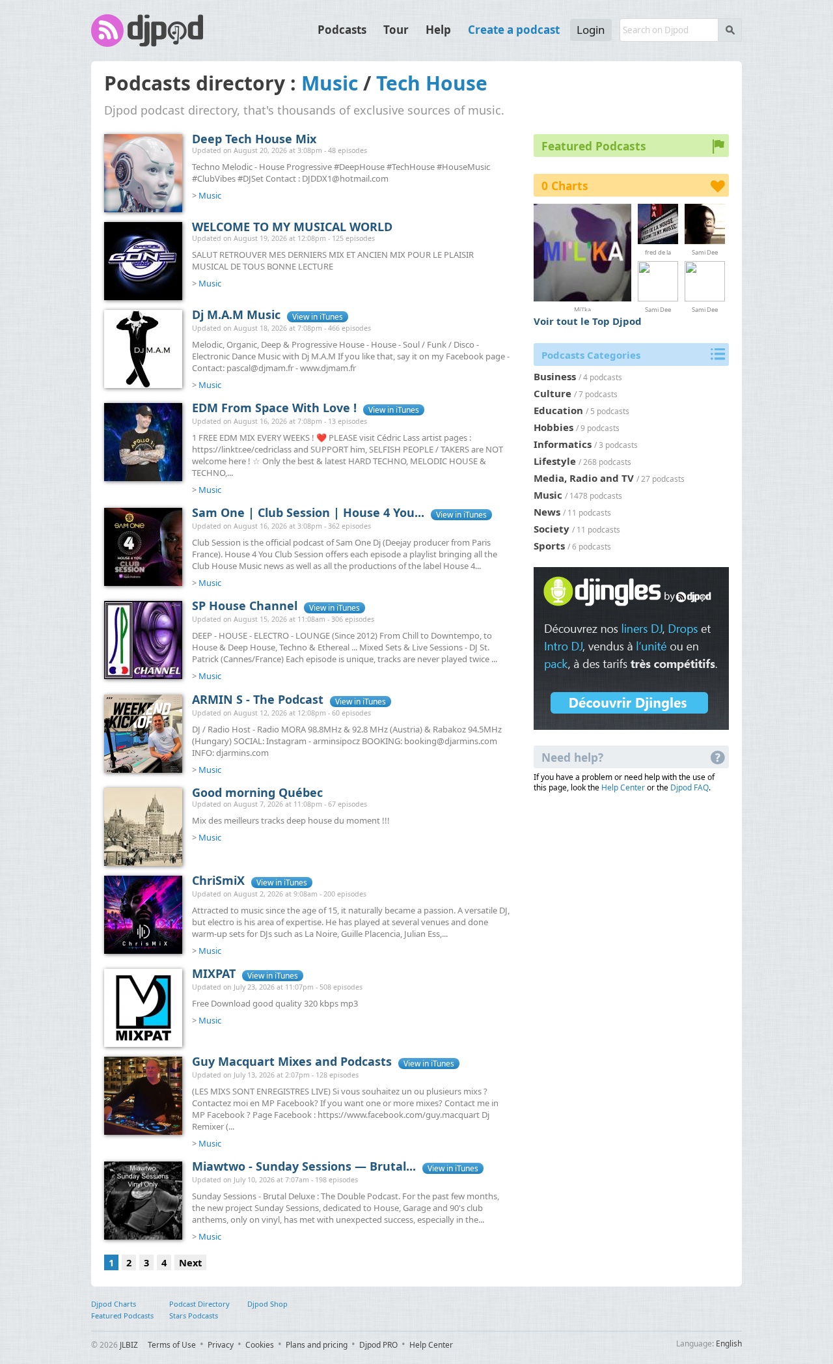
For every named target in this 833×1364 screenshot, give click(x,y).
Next (190, 1262)
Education (558, 410)
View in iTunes (317, 316)
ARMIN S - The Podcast (257, 699)
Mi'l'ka (582, 308)
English (729, 1343)
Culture (552, 393)
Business (555, 376)
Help (438, 29)
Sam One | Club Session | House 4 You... (308, 512)
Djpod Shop (267, 1304)
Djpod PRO (378, 1344)
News (547, 511)
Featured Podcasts (122, 1315)
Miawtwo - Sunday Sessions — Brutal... (304, 1166)
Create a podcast (514, 29)
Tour (396, 29)
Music (329, 83)
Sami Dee (705, 252)
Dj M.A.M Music (236, 314)
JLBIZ (129, 1344)
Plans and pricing (317, 1344)
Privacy (221, 1344)
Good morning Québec (257, 792)
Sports (549, 545)
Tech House (431, 83)
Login (591, 29)
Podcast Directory (199, 1304)
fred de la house (658, 252)
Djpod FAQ (689, 787)
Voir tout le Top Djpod (588, 320)
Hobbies (553, 427)
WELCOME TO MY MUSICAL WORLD (292, 226)
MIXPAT (214, 973)
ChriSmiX (218, 880)
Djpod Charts (113, 1304)
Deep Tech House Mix (254, 139)
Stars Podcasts (193, 1315)
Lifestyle (555, 460)
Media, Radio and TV (584, 477)
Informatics (563, 444)
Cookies (259, 1344)
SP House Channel (244, 605)
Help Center (623, 787)
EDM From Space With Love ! (274, 407)
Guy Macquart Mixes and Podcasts (292, 1061)
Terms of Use (172, 1344)
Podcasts (342, 29)
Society (551, 528)
